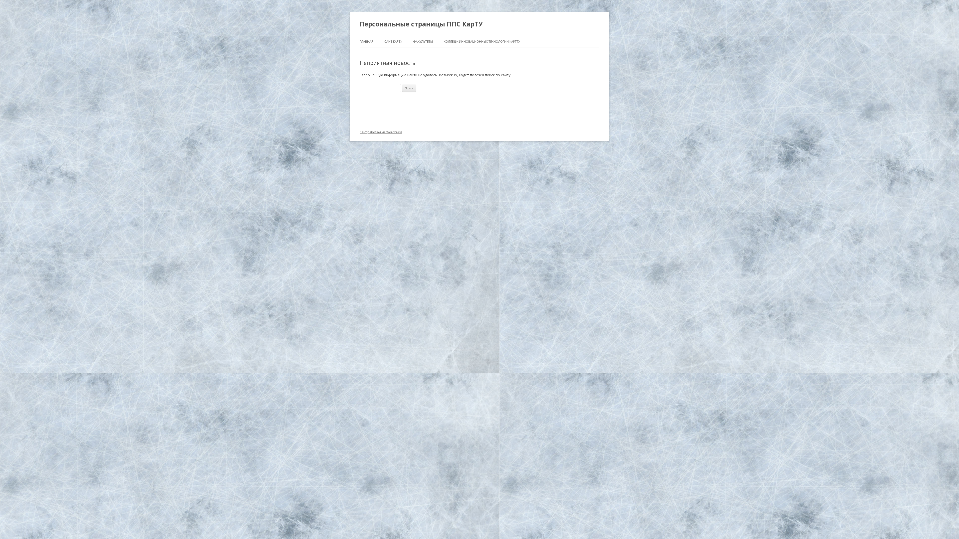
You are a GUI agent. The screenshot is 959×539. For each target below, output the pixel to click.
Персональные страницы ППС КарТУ (421, 23)
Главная (366, 41)
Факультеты (423, 41)
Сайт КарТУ (393, 41)
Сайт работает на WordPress (381, 132)
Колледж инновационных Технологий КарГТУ (482, 41)
